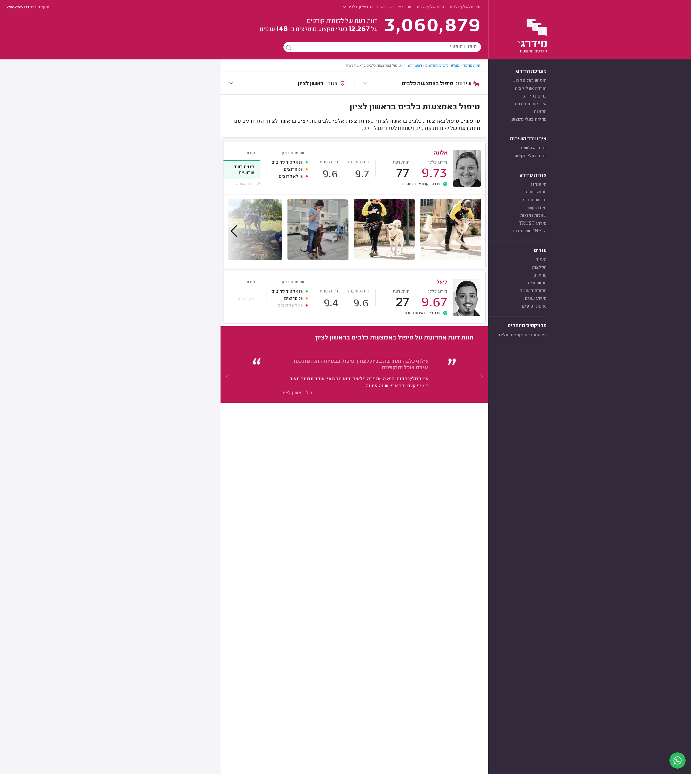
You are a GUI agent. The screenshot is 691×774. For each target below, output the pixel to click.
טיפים (541, 259)
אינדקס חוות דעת (531, 104)
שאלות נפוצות (533, 215)
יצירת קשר (536, 208)
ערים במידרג (535, 96)
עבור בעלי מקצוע (530, 156)
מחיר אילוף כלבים (430, 7)
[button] (227, 376)
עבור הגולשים (534, 148)
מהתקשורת (536, 192)
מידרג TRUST (533, 223)
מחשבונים (537, 283)
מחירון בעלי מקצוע (529, 119)
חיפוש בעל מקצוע (530, 80)
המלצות (539, 267)
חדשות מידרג (534, 200)
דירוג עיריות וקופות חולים (523, 335)
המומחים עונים (533, 290)
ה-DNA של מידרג (530, 231)
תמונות (540, 111)
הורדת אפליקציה (531, 88)
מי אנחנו (539, 184)
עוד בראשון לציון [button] (397, 7)
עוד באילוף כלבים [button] (360, 7)
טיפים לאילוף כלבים (465, 7)
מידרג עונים (536, 298)
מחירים (540, 275)
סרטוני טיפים (534, 306)
